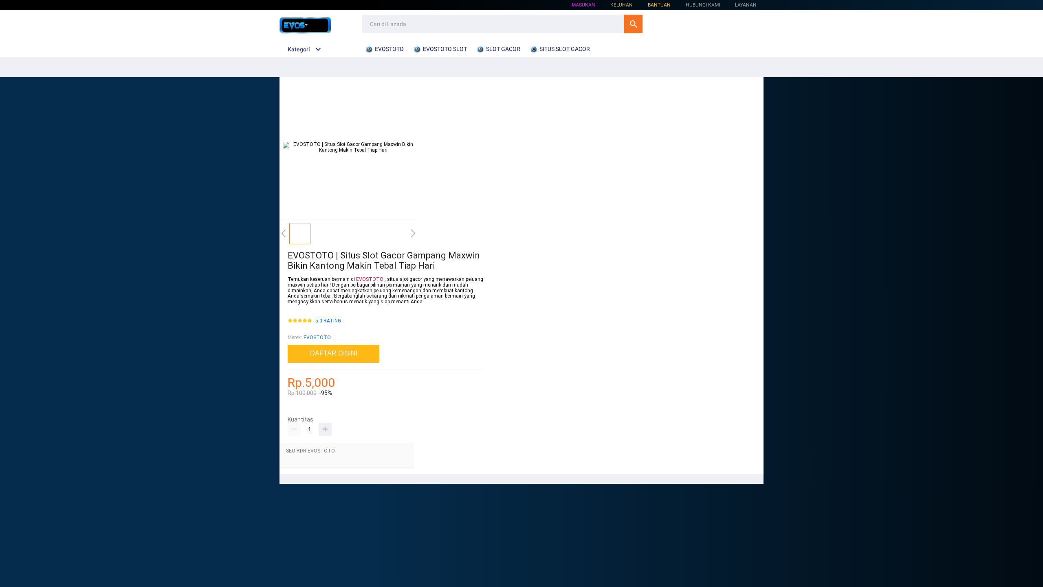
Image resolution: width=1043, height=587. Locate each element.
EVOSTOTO (369, 279)
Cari (633, 24)
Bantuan (659, 5)
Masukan (583, 5)
